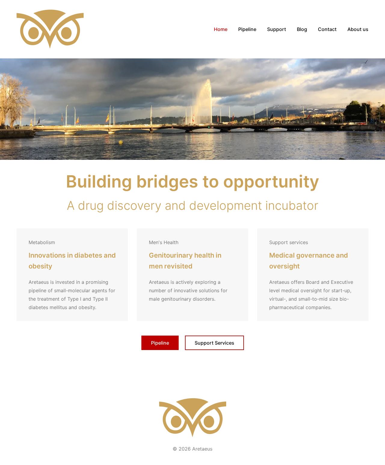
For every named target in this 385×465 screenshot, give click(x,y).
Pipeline (160, 343)
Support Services (214, 343)
